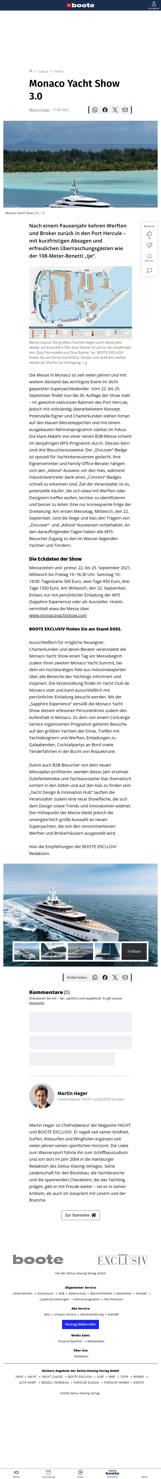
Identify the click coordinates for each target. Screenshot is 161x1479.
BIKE (112, 1377)
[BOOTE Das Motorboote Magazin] (83, 5)
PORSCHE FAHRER (116, 1382)
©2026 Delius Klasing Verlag (80, 1393)
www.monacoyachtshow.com (58, 615)
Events (59, 71)
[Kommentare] (149, 271)
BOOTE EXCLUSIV (80, 1377)
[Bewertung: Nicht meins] (149, 245)
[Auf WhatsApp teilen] (94, 109)
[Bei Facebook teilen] (105, 109)
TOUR (124, 1377)
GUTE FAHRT (28, 1382)
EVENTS (138, 1382)
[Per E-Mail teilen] (125, 109)
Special (43, 71)
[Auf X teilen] (115, 109)
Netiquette (36, 1003)
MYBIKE (139, 1377)
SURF (101, 1377)
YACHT (32, 1377)
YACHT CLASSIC (53, 1377)
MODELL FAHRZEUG (55, 1382)
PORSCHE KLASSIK (87, 1382)
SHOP (19, 1377)
